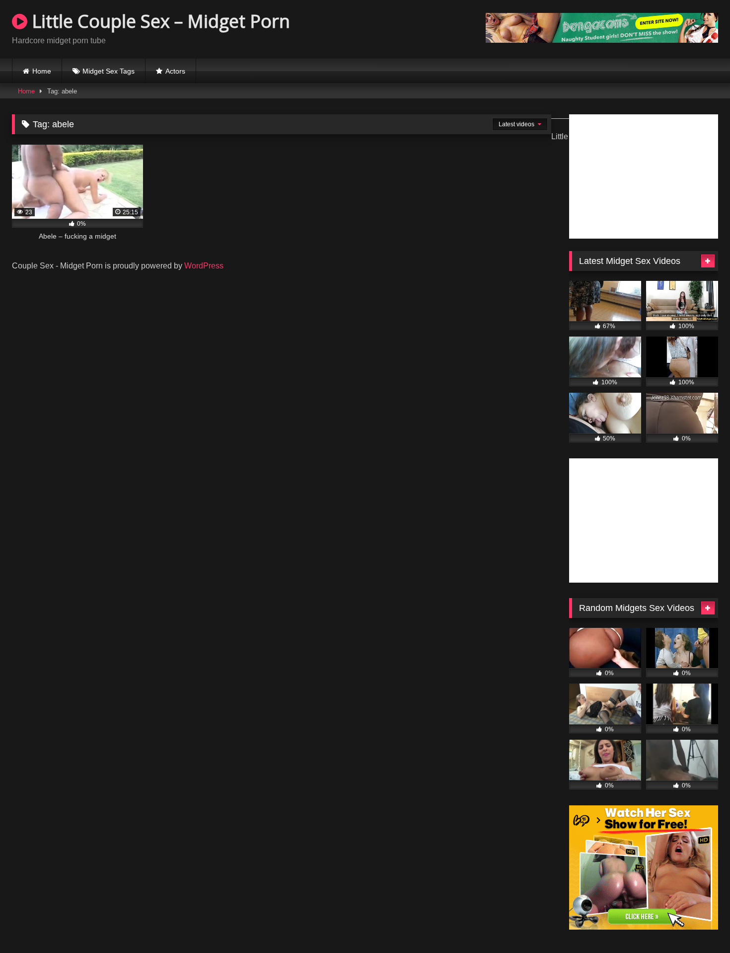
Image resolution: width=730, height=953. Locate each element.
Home (41, 71)
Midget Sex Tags (108, 71)
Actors (175, 71)
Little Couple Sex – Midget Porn (158, 21)
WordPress (203, 265)
